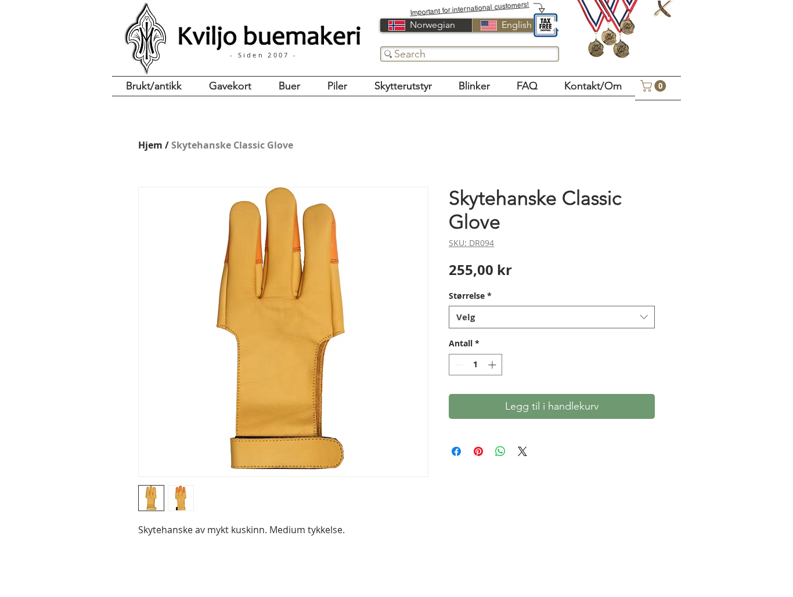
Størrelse (470, 295)
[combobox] (552, 317)
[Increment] (493, 364)
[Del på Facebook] (456, 451)
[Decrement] (457, 364)
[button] (654, 86)
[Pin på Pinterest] (478, 451)
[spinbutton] (475, 364)
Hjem (150, 145)
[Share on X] (522, 451)
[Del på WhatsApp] (500, 451)
